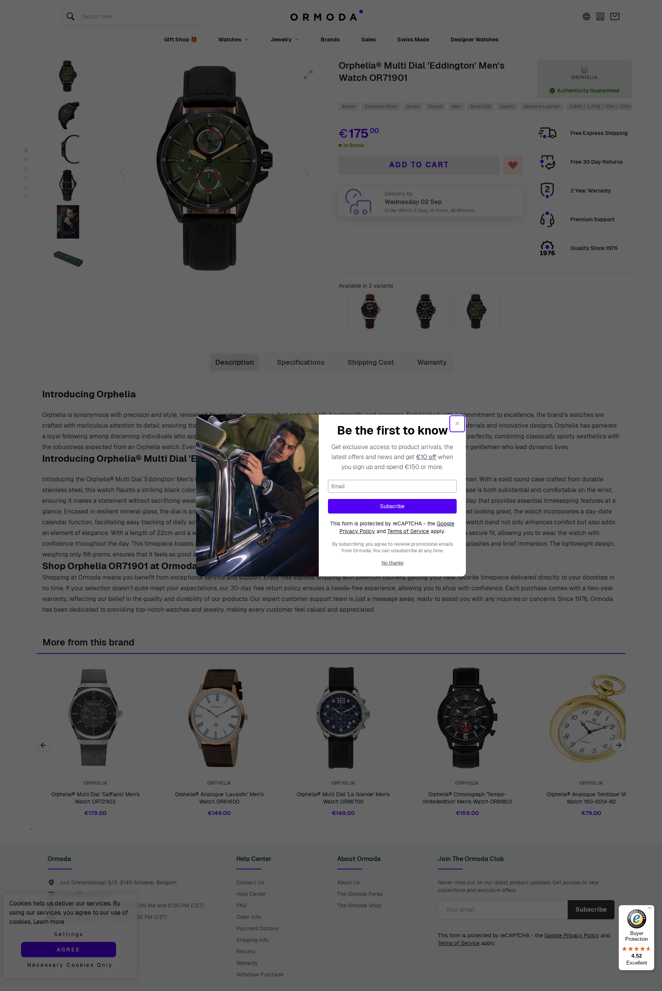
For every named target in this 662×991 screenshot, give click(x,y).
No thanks (392, 563)
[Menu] (649, 909)
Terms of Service (408, 531)
